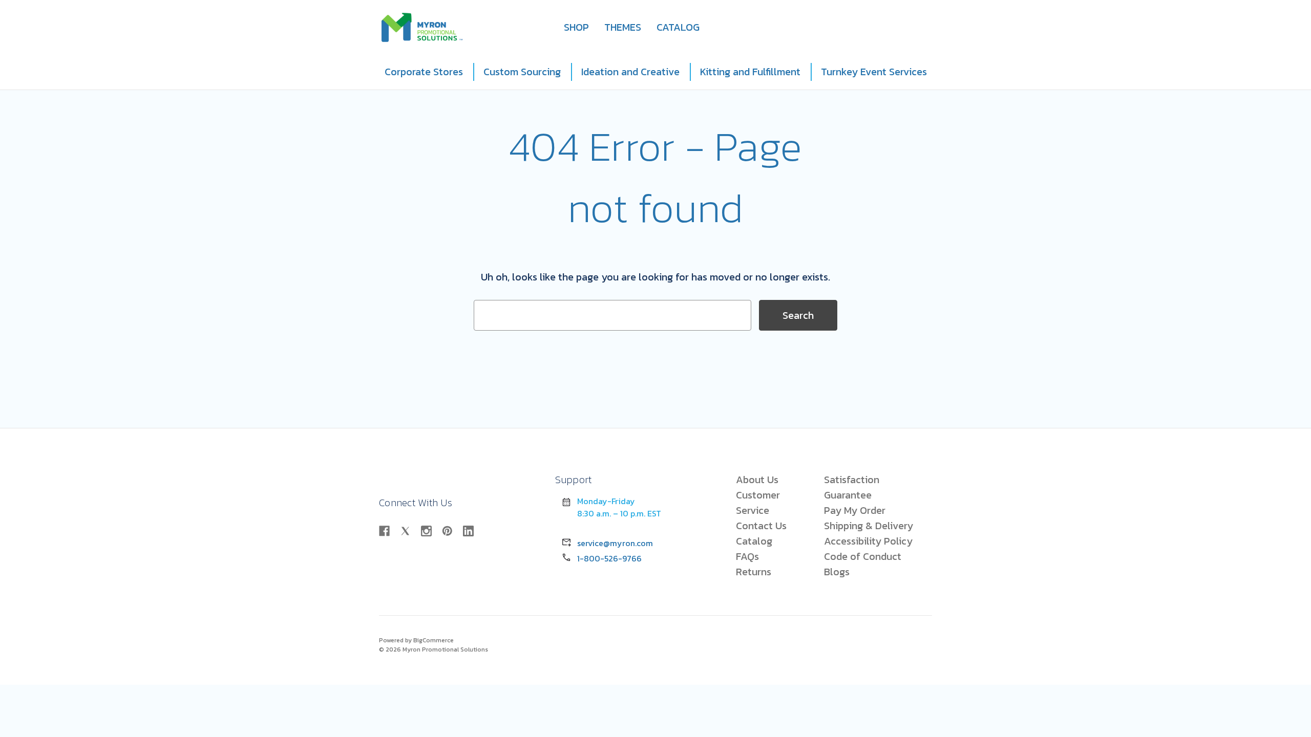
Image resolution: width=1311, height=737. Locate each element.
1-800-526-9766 (609, 558)
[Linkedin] (468, 531)
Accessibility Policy (868, 541)
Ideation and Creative (630, 71)
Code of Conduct (862, 556)
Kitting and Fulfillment (750, 71)
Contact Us (761, 525)
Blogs (837, 571)
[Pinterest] (447, 531)
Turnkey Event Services (874, 71)
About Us (757, 479)
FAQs (747, 556)
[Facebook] (384, 531)
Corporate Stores (424, 71)
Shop (576, 27)
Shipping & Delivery (868, 525)
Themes (622, 27)
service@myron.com (615, 543)
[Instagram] (426, 531)
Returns (753, 571)
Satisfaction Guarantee (851, 487)
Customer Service (758, 502)
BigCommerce (433, 640)
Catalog (678, 27)
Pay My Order (854, 510)
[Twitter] (405, 531)
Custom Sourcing (522, 71)
